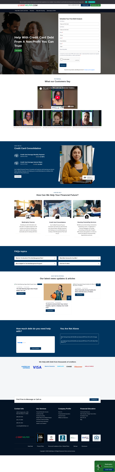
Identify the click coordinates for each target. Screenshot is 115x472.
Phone (61, 32)
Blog (81, 419)
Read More (17, 176)
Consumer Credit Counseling (42, 419)
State (61, 43)
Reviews (32, 10)
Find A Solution (35, 348)
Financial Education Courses (42, 411)
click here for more (65, 263)
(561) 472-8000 (19, 419)
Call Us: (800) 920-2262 (73, 5)
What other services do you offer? (68, 258)
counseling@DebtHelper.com (22, 425)
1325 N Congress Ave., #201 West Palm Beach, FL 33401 (22, 413)
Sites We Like (83, 417)
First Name (62, 21)
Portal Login (85, 5)
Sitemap (75, 446)
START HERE (108, 469)
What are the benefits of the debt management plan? (29, 258)
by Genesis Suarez (50, 302)
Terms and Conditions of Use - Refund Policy (58, 446)
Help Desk (30, 446)
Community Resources (85, 411)
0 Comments (26, 287)
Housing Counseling (40, 415)
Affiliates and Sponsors (63, 417)
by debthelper (19, 287)
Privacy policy (92, 2)
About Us (60, 411)
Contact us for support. (89, 69)
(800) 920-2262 (19, 416)
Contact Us (94, 399)
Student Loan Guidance (41, 423)
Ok (86, 2)
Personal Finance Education (42, 421)
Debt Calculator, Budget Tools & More (88, 413)
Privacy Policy (40, 446)
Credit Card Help (39, 413)
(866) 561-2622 (19, 422)
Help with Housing (40, 10)
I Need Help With (63, 49)
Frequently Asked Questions (64, 413)
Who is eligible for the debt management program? (29, 263)
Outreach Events (61, 415)
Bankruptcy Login (96, 5)
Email (61, 38)
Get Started (18, 50)
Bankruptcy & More (51, 10)
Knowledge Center (84, 415)
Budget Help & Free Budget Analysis (44, 417)
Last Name (62, 26)
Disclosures (84, 446)
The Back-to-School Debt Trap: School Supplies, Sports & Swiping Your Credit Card (57, 305)
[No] (113, 2)
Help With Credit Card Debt (21, 10)
